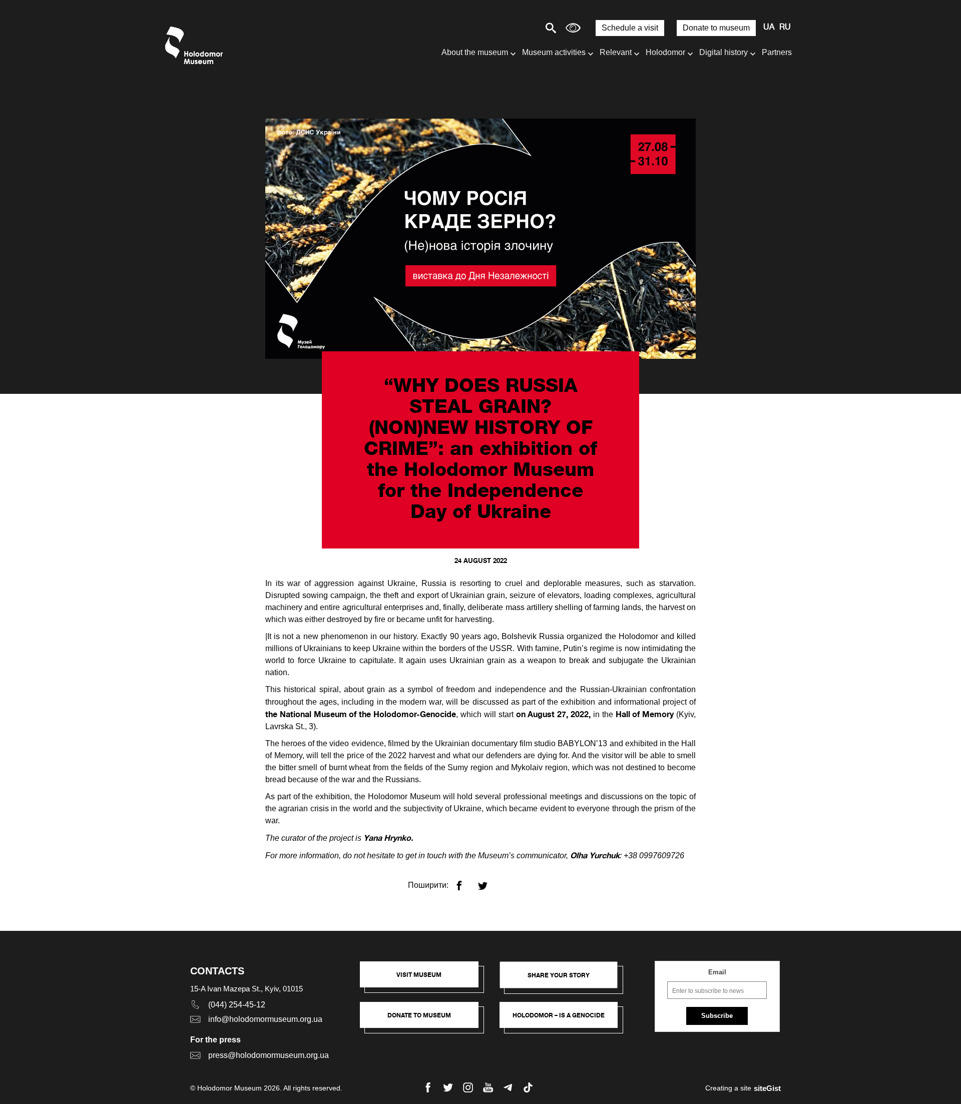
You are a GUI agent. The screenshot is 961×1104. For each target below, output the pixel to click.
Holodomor (665, 52)
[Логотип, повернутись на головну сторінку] (196, 45)
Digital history (723, 52)
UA (768, 27)
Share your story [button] (559, 975)
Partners (777, 52)
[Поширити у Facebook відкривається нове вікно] (465, 881)
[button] (424, 979)
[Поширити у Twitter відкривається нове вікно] (489, 881)
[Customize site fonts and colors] (573, 28)
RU (785, 27)
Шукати (516, 28)
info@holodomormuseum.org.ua (265, 1019)
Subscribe (717, 1015)
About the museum (474, 52)
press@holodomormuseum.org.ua (268, 1055)
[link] (424, 1019)
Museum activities (554, 52)
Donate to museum (716, 28)
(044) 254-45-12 (236, 1004)
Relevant (616, 52)
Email (717, 972)
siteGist (767, 1088)
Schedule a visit (630, 28)
